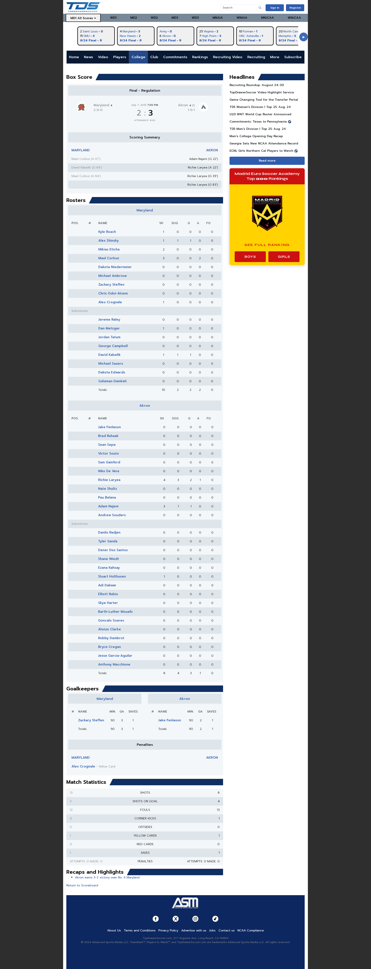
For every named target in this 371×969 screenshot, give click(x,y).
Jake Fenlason (109, 427)
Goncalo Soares (111, 620)
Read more (267, 160)
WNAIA (242, 17)
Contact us (227, 930)
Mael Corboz (108, 258)
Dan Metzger (109, 328)
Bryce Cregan (109, 646)
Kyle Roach (107, 231)
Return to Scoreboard (82, 885)
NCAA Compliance (250, 930)
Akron (186, 105)
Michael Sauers (110, 363)
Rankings (200, 57)
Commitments (175, 57)
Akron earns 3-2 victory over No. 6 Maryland (107, 877)
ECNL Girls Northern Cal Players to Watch (261, 151)
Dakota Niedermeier (115, 267)
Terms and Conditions (140, 930)
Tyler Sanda (107, 541)
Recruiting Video (227, 57)
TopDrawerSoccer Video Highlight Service (262, 92)
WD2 (154, 17)
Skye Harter (108, 603)
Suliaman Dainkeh (112, 381)
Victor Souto (108, 453)
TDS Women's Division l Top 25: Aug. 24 (260, 107)
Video (103, 57)
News (88, 57)
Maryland (103, 105)
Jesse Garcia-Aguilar (115, 655)
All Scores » (87, 18)
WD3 (195, 17)
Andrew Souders (112, 515)
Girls (284, 257)
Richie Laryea (109, 480)
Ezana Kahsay (109, 567)
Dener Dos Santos (113, 550)
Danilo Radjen (109, 532)
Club (154, 57)
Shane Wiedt (108, 559)
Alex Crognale (110, 302)
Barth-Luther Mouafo (115, 611)
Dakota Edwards (111, 372)
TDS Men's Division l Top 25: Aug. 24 (258, 129)
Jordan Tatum (109, 337)
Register (295, 8)
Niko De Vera (108, 471)
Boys (250, 257)
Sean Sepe (107, 444)
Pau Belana (107, 497)
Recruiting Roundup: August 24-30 (257, 85)
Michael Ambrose (112, 275)
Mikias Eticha (109, 249)
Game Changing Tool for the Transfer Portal (264, 99)
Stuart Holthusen (112, 576)
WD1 (113, 17)
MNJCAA (267, 17)
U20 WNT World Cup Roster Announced (260, 114)
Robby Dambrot (111, 638)
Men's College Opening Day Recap (256, 136)
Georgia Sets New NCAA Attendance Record (264, 143)
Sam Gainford (109, 462)
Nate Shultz (107, 488)
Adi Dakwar (107, 585)
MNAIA (218, 17)
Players (119, 57)
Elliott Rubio (108, 594)
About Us (114, 930)
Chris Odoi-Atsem (113, 293)
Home (74, 57)
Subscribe (293, 57)
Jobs (212, 930)
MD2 (133, 17)
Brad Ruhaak (108, 436)
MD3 (175, 17)
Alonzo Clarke (109, 629)
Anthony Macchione (114, 664)
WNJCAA (294, 17)
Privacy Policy (168, 930)
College (138, 57)
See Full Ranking (267, 245)
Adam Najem (108, 506)
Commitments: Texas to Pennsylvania (258, 121)
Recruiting (256, 57)
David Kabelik (109, 354)
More (274, 57)
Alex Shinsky (108, 240)
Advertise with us (193, 930)
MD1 (73, 18)
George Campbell (113, 346)
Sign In (274, 8)
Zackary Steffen (111, 284)
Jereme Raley (109, 319)
